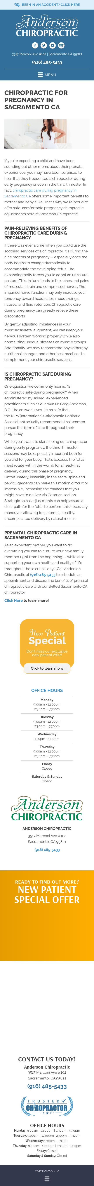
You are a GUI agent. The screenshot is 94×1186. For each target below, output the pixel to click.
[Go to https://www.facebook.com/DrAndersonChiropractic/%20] (35, 46)
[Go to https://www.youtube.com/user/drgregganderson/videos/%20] (52, 46)
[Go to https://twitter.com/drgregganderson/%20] (43, 46)
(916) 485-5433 (47, 62)
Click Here (13, 600)
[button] (47, 930)
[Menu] (47, 1178)
